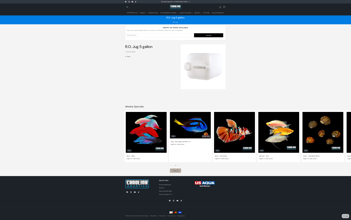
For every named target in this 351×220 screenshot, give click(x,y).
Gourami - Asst (264, 156)
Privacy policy (162, 216)
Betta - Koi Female (221, 156)
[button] (127, 7)
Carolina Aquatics (134, 216)
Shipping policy (181, 216)
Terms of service (171, 216)
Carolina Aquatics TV (165, 194)
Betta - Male (131, 156)
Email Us (161, 188)
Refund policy (153, 216)
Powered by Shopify (143, 216)
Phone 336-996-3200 (165, 191)
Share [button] (128, 56)
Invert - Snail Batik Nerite (311, 156)
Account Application (165, 185)
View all (175, 171)
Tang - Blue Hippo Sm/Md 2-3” (181, 141)
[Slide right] (180, 166)
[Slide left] (171, 166)
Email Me (208, 35)
